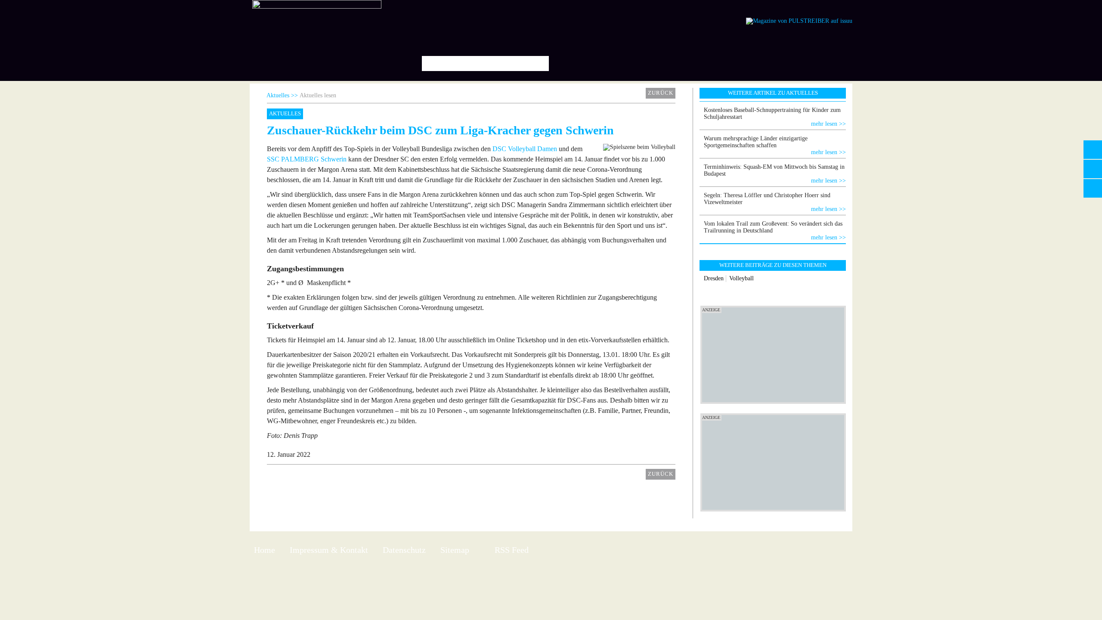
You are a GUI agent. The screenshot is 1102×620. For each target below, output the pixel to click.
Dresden (714, 278)
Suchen (539, 63)
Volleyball (741, 278)
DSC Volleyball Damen (524, 148)
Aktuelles (277, 95)
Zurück (660, 93)
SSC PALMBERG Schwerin (307, 159)
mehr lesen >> (828, 124)
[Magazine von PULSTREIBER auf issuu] (799, 21)
